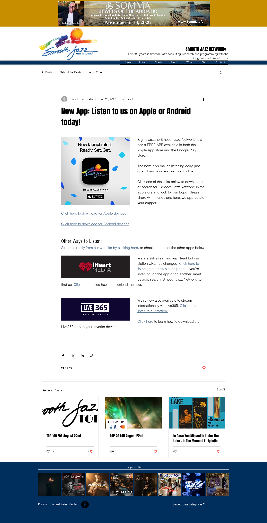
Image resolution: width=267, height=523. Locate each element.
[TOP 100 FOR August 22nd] (70, 413)
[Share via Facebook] (63, 355)
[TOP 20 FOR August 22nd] (133, 413)
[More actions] (203, 99)
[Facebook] (85, 504)
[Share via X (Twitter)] (72, 355)
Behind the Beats (70, 72)
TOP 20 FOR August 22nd (126, 435)
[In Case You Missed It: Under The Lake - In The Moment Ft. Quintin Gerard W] (197, 413)
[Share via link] (92, 355)
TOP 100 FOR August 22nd (64, 435)
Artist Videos (97, 72)
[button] (143, 62)
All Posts (47, 72)
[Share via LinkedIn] (82, 355)
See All (221, 389)
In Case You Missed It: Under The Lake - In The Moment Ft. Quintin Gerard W (196, 438)
